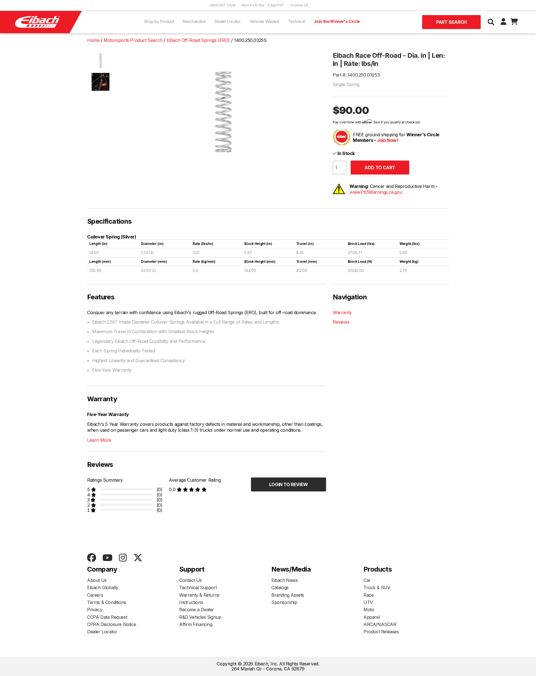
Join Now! (387, 140)
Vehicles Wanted (264, 21)
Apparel (371, 617)
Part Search (451, 22)
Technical (296, 21)
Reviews (341, 322)
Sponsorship (284, 602)
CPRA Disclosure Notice (111, 624)
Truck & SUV (376, 587)
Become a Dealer (196, 609)
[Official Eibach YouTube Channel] (107, 558)
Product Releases (381, 631)
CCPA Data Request (107, 617)
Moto (368, 609)
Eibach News (284, 580)
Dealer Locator (228, 21)
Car (367, 580)
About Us (97, 580)
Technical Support (198, 587)
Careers (95, 595)
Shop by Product (159, 21)
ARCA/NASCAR (379, 624)
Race (368, 595)
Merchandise (194, 21)
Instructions (191, 602)
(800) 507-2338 (222, 5)
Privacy (94, 609)
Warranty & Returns (199, 595)
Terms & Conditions (106, 602)
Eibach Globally (102, 587)
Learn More (99, 440)
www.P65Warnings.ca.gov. (376, 192)
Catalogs (280, 587)
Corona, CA (299, 5)
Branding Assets (287, 595)
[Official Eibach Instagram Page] (122, 558)
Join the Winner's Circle (337, 21)
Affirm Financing (195, 624)
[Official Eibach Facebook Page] (91, 558)
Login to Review (288, 484)
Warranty (342, 312)
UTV (368, 602)
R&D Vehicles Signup (200, 617)
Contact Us (190, 580)
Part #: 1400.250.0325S (356, 74)
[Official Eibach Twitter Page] (137, 558)
